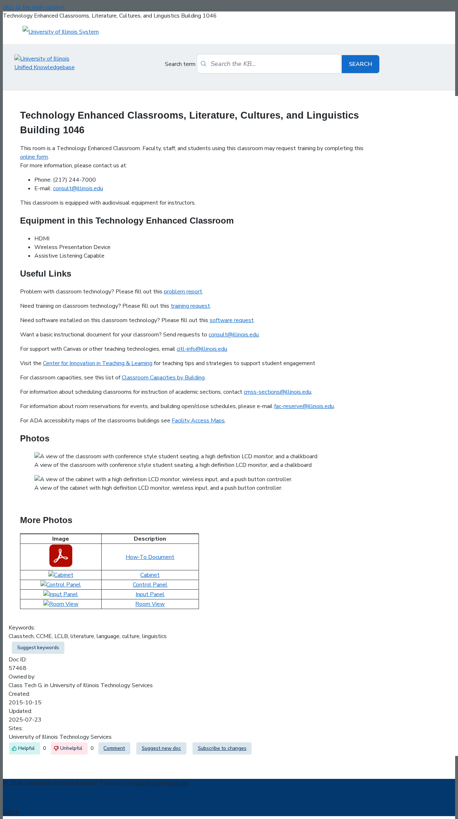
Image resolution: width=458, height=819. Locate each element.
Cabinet (150, 575)
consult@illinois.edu (78, 188)
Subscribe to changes (222, 748)
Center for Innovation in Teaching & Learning (97, 363)
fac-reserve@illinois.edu (304, 406)
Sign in (11, 812)
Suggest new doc (161, 748)
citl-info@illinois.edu (202, 349)
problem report (183, 292)
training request (190, 306)
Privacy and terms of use (157, 783)
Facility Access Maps (198, 421)
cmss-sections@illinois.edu (277, 392)
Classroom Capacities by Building (163, 378)
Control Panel (150, 585)
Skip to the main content (34, 7)
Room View (150, 604)
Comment (114, 748)
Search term (180, 64)
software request (232, 320)
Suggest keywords (38, 647)
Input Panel (150, 594)
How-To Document (150, 557)
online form (34, 157)
